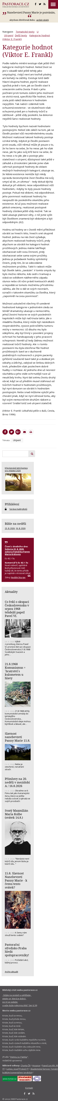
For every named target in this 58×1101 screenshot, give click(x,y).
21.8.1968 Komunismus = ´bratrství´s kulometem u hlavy (15, 671)
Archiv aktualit (11, 971)
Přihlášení (12, 504)
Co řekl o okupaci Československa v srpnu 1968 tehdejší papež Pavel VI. (17, 609)
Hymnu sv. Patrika (18, 1056)
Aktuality (11, 592)
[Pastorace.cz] (15, 5)
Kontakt (29, 1087)
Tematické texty (25, 31)
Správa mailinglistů (18, 509)
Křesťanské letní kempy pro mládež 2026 (16, 469)
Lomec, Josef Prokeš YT (17, 1068)
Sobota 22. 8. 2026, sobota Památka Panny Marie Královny (17, 552)
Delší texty (21, 35)
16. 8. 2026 (20, 528)
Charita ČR (25, 1065)
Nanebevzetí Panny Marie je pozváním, (31, 12)
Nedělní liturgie (18, 577)
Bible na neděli (15, 524)
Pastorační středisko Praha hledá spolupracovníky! (17, 950)
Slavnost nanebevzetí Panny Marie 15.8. (17, 737)
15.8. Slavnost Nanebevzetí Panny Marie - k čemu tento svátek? (16, 880)
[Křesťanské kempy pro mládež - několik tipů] (18, 482)
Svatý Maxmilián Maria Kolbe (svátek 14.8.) (16, 814)
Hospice (36, 1065)
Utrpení (8, 35)
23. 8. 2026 (10, 528)
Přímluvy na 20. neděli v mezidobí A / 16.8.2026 (17, 782)
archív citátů (42, 19)
